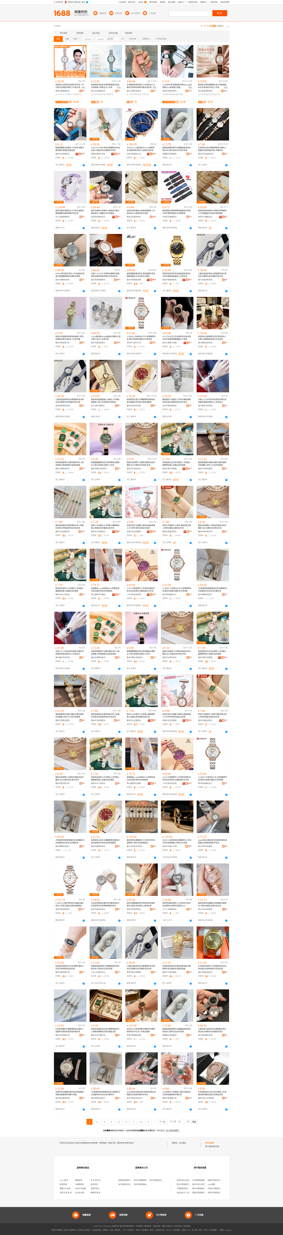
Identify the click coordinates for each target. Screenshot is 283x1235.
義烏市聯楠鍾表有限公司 (170, 280)
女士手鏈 (66, 94)
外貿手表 (145, 94)
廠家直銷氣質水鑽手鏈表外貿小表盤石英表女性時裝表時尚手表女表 (69, 526)
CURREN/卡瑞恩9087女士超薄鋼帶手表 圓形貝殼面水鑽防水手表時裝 (141, 338)
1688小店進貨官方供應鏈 (99, 972)
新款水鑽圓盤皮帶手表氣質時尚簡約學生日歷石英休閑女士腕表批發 (141, 904)
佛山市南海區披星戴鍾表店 (206, 909)
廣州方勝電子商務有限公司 (170, 343)
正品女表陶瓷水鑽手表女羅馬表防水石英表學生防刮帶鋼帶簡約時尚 (105, 904)
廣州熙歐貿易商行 (98, 1098)
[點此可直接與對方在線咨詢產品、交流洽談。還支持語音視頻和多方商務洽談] (84, 165)
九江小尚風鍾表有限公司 (170, 909)
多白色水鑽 (79, 1193)
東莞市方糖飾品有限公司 (206, 217)
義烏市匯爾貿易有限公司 (99, 846)
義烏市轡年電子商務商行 (206, 532)
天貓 (111, 1230)
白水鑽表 (182, 1143)
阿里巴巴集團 (56, 1230)
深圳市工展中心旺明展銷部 (135, 343)
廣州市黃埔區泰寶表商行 (135, 280)
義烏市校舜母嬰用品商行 (206, 469)
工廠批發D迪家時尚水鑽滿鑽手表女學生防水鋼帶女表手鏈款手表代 (212, 1030)
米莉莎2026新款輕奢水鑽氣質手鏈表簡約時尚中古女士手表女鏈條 (141, 1030)
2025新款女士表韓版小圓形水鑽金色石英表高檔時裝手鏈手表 (176, 1093)
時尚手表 (109, 94)
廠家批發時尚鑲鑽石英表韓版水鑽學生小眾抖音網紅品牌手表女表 (212, 904)
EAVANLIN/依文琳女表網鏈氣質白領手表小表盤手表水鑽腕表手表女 (105, 149)
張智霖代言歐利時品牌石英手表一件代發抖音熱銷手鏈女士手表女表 (69, 86)
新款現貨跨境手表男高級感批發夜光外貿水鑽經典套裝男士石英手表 (176, 275)
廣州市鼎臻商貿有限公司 (63, 280)
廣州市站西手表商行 (135, 846)
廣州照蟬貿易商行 (205, 595)
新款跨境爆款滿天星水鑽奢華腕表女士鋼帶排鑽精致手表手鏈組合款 (105, 1030)
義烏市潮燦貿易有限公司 (63, 469)
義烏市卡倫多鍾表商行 (170, 972)
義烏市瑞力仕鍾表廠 (206, 1098)
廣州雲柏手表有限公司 (206, 406)
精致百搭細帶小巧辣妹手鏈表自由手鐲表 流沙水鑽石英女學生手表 (141, 463)
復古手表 (209, 94)
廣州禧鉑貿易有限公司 (206, 343)
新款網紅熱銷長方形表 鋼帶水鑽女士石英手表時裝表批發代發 (69, 967)
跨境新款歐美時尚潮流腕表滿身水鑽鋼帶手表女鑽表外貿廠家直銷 (176, 967)
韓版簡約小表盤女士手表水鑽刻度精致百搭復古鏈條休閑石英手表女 (176, 400)
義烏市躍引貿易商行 (99, 469)
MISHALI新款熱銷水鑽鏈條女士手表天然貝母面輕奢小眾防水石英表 (176, 841)
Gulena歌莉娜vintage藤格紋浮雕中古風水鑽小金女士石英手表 (106, 338)
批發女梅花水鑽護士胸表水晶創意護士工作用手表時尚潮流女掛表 (141, 526)
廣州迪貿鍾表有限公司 (206, 1035)
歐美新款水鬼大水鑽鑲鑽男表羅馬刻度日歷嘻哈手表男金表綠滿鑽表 (141, 400)
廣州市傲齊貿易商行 (135, 1098)
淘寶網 (105, 1230)
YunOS (168, 1230)
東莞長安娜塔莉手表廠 (99, 217)
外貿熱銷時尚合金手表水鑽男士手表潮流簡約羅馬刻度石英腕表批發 (212, 1093)
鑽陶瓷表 (78, 1180)
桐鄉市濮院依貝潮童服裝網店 (219, 1180)
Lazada (228, 1230)
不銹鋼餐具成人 (183, 1189)
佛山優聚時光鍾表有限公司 (99, 595)
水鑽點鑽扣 (79, 1184)
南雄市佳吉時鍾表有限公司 (135, 532)
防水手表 (216, 94)
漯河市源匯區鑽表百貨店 (143, 1180)
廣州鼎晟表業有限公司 (63, 406)
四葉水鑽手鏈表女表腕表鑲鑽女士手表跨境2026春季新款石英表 (141, 212)
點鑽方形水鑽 (65, 1189)
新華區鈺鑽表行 (124, 1180)
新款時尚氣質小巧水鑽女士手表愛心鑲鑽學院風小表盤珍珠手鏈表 (69, 589)
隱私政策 (156, 1226)
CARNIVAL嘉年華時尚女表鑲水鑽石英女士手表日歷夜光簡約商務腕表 (69, 904)
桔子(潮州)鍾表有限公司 (99, 406)
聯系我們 (178, 1226)
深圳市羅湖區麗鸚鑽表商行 (144, 1184)
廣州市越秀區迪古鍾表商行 (99, 909)
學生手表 (102, 94)
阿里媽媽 (144, 1230)
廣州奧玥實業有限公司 (63, 1098)
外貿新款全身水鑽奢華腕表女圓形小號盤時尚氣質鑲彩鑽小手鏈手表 (212, 149)
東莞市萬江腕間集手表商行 (135, 972)
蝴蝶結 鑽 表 (95, 1193)
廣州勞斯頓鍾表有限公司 (99, 280)
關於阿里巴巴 (167, 1226)
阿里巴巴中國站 (84, 1230)
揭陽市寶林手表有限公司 (99, 154)
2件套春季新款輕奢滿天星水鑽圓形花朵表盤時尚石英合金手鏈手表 (212, 589)
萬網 (184, 1230)
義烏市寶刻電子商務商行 (63, 972)
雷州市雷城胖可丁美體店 (186, 1184)
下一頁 (162, 1122)
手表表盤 (171, 94)
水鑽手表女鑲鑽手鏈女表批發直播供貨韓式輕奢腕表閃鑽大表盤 (69, 1093)
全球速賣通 (96, 1230)
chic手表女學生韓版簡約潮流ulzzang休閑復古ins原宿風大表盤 (177, 86)
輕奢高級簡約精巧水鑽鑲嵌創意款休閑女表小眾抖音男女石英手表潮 (176, 149)
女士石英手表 (75, 94)
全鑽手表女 (95, 1189)
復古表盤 (179, 94)
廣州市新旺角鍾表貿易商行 (206, 846)
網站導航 (186, 1226)
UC (188, 1230)
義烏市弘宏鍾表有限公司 (99, 532)
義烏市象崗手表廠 (134, 406)
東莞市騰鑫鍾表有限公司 (63, 91)
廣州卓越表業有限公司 (206, 280)
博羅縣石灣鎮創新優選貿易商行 (170, 154)
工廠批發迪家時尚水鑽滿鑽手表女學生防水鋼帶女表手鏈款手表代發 (212, 275)
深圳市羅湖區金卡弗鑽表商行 (160, 1180)
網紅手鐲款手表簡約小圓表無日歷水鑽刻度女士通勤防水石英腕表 (105, 212)
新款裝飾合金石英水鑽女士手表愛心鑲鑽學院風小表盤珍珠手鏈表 (176, 463)
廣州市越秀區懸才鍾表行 (99, 343)
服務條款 (148, 1226)
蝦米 (151, 1230)
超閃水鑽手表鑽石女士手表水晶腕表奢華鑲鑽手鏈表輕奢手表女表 (69, 212)
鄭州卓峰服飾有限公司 (201, 1189)
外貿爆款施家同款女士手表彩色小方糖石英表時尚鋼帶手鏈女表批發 (141, 86)
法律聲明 (139, 1226)
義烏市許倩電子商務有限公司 (63, 1035)
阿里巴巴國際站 (70, 1230)
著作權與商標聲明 (127, 1226)
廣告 (83, 88)
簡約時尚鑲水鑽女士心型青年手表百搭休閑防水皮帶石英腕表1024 (176, 904)
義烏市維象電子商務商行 (63, 343)
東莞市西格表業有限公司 (170, 91)
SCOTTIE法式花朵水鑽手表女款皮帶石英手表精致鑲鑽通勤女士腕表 (176, 338)
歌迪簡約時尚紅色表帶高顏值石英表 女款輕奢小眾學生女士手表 (105, 86)
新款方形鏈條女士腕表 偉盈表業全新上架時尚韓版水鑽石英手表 (176, 526)
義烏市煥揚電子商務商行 (170, 1098)
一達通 (221, 1230)
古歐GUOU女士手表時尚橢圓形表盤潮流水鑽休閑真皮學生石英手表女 (105, 275)
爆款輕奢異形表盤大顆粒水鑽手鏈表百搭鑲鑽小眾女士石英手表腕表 (212, 463)
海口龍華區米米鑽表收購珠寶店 (130, 1184)
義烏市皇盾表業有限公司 (135, 217)
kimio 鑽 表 (64, 1180)
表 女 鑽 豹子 (96, 1180)
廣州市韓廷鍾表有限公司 (206, 972)
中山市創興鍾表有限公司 (63, 217)
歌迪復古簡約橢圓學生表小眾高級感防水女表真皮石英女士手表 (212, 86)
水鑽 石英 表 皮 (66, 1193)
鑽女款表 (94, 1184)
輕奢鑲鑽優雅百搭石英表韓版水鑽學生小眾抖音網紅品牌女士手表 (105, 463)
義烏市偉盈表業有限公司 (170, 532)
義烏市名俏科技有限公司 (135, 469)
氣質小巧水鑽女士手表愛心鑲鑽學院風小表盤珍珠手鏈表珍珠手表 (105, 526)
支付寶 (194, 1230)
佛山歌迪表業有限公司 (206, 91)
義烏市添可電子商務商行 (99, 1035)
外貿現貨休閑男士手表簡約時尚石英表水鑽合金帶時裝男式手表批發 (212, 967)
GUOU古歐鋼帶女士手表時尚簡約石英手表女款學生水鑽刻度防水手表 (141, 589)
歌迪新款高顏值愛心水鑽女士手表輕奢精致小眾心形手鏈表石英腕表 (105, 400)
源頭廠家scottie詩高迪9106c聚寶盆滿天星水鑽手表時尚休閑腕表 (105, 589)
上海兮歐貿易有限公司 (135, 595)
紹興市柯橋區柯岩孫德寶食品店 (220, 1193)
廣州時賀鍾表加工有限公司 (170, 595)
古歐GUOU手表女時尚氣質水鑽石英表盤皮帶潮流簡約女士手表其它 (212, 400)
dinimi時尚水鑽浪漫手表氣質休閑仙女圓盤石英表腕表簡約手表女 (212, 841)
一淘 (123, 1230)
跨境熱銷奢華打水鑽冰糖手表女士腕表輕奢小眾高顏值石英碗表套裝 (69, 463)
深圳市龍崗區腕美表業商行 (170, 406)
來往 (200, 1230)
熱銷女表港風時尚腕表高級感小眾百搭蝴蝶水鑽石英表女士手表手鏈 (69, 338)
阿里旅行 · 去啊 (133, 1230)
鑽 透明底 (63, 1184)
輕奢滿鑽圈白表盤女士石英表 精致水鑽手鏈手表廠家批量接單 (69, 149)
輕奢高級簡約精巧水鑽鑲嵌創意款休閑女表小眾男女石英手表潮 (105, 967)
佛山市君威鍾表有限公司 (99, 91)
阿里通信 (176, 1230)
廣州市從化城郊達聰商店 (202, 1184)
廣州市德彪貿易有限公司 (135, 91)
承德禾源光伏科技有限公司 (187, 1180)
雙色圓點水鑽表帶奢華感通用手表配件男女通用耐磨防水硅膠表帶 (176, 212)
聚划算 (117, 1230)
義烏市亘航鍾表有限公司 (63, 532)
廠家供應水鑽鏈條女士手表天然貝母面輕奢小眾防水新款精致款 (141, 841)
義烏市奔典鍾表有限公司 (63, 154)
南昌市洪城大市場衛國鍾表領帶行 (170, 846)
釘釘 (206, 1230)
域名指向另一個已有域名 (186, 1193)
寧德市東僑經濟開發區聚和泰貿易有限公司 (135, 1035)
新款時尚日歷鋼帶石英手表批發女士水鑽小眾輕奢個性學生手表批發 (212, 338)
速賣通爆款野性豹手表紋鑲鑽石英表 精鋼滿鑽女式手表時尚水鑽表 (141, 275)
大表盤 (165, 94)
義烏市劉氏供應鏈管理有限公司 (170, 469)
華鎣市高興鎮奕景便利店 (202, 1193)
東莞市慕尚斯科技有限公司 (63, 909)
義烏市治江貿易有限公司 (63, 595)
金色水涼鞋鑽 (80, 1189)
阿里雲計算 (159, 1230)
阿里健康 (213, 1230)
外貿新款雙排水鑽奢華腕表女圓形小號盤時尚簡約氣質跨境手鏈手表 (69, 1030)
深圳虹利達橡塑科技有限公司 (170, 217)
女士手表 (58, 94)
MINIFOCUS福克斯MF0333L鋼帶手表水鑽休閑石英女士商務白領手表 (141, 149)
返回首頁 (160, 1131)
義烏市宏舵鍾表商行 (206, 154)
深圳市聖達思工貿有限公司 (135, 154)
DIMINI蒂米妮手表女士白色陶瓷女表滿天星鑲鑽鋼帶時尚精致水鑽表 (69, 275)
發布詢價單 (209, 1143)
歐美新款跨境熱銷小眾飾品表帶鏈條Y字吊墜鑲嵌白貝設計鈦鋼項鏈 (212, 212)
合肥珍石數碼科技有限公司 (218, 1189)
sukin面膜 (211, 1184)
